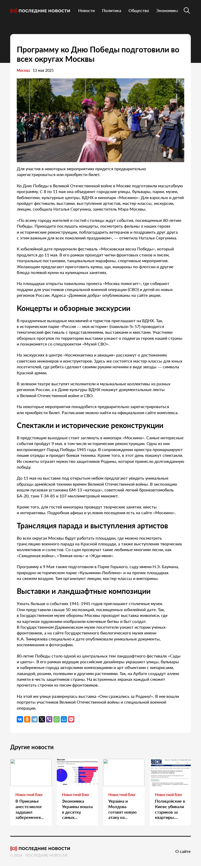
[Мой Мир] (64, 719)
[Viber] (49, 719)
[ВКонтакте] (20, 719)
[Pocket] (71, 719)
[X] (42, 719)
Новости (86, 10)
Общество (139, 10)
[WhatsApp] (56, 719)
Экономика (167, 10)
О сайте (183, 851)
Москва (23, 70)
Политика (111, 10)
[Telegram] (34, 719)
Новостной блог (29, 794)
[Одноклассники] (27, 719)
